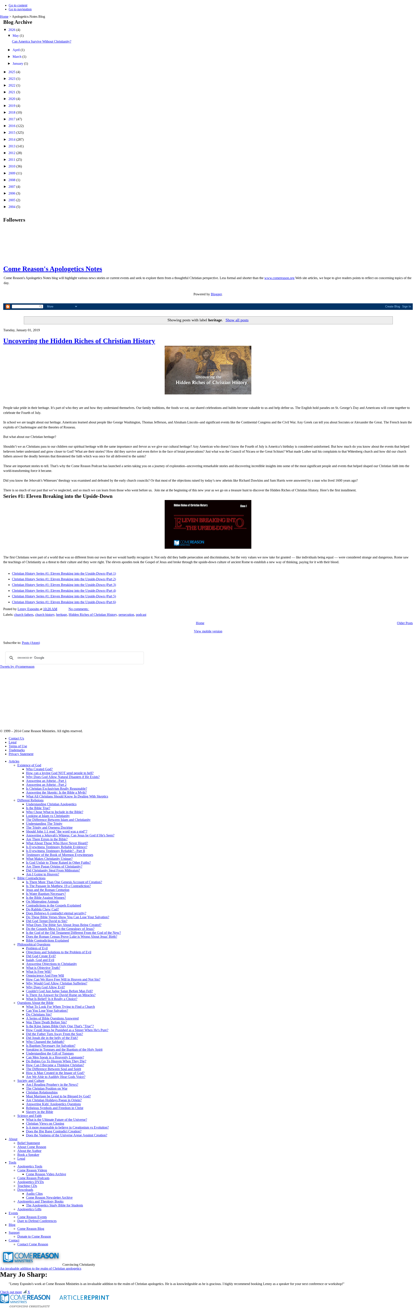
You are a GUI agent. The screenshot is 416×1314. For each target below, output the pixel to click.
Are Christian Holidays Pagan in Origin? (54, 1100)
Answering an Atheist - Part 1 (46, 781)
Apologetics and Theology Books (40, 1201)
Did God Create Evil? (41, 956)
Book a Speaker (28, 1154)
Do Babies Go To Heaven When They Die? (56, 1061)
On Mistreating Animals (42, 901)
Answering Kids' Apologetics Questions (53, 1104)
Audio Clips (34, 1193)
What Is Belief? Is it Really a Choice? (51, 999)
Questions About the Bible (35, 1003)
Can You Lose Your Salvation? (47, 1010)
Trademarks (17, 750)
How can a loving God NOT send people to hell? (60, 773)
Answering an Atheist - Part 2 (46, 784)
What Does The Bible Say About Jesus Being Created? (63, 925)
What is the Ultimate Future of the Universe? (56, 1119)
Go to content (18, 5)
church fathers (23, 614)
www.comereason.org (279, 278)
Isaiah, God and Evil (40, 960)
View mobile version (208, 631)
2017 (12, 119)
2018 (12, 112)
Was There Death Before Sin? (46, 1022)
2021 (12, 92)
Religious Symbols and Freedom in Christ (54, 1108)
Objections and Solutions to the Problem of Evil (58, 952)
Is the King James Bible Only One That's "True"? (60, 1026)
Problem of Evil (37, 948)
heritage (61, 614)
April (17, 50)
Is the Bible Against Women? (46, 897)
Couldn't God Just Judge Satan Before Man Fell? (59, 991)
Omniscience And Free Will (45, 975)
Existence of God (29, 765)
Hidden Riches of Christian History (93, 614)
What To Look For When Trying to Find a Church (60, 1006)
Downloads (25, 1190)
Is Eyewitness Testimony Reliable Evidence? (56, 847)
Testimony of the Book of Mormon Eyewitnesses (59, 855)
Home (4, 16)
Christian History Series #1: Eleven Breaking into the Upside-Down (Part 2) (64, 579)
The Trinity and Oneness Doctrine (49, 827)
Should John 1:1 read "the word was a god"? (56, 831)
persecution (126, 614)
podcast (141, 614)
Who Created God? (39, 769)
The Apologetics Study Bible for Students (54, 1205)
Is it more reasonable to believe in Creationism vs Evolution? (67, 1127)
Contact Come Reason (32, 1244)
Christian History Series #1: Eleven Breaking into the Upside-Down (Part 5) (64, 596)
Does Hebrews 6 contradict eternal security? (56, 913)
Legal (12, 742)
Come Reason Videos (32, 1170)
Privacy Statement (21, 754)
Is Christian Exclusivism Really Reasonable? (56, 788)
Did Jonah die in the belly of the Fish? (52, 1038)
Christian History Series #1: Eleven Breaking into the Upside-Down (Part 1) (64, 573)
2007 (12, 186)
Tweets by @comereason (17, 666)
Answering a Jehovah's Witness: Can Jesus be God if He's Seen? (70, 835)
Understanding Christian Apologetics (51, 804)
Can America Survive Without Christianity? (41, 41)
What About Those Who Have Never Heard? (57, 843)
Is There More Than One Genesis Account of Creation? (64, 882)
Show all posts (237, 320)
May (16, 35)
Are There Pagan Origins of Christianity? (54, 866)
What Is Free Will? (39, 971)
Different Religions (30, 800)
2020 (12, 99)
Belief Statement (28, 1143)
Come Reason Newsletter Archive (49, 1197)
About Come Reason (31, 1147)
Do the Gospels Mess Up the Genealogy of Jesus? (60, 929)
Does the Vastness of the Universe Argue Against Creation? (66, 1135)
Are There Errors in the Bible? (47, 839)
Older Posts (405, 623)
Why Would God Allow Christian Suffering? (56, 983)
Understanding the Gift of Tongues (50, 1053)
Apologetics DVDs (30, 1182)
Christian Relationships (42, 1092)
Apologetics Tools (29, 1166)
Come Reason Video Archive (46, 1174)
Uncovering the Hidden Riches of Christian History (79, 341)
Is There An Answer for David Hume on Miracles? (61, 995)
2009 (12, 173)
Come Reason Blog (30, 1228)
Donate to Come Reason (34, 1236)
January (18, 63)
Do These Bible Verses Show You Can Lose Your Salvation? (67, 917)
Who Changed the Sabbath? (45, 1042)
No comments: (78, 609)
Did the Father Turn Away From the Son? (54, 1034)
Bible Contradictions (31, 878)
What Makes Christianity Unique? (49, 858)
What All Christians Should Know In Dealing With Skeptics (67, 796)
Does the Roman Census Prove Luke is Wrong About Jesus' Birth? (71, 936)
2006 (12, 193)
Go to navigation (20, 9)
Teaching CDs (27, 1186)
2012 (12, 153)
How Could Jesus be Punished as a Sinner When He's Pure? (67, 1030)
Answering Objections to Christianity (51, 964)
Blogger (216, 294)
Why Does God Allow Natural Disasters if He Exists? (63, 777)
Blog (12, 1225)
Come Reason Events (32, 1217)
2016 (12, 126)
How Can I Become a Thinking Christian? (55, 1065)
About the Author (29, 1151)
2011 (12, 159)
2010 (12, 166)
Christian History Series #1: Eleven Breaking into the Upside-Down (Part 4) (64, 590)
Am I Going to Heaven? (42, 874)
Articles (14, 761)
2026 (12, 30)
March (17, 56)
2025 (12, 72)
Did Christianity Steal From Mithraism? (53, 870)
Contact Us (16, 738)
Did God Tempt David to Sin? (46, 921)
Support (14, 1232)
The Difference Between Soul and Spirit (53, 1069)
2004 (12, 207)
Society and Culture (30, 1080)
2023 (12, 78)
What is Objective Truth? (43, 968)
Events (13, 1213)
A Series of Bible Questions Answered (52, 1018)
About (13, 1139)
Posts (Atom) (31, 643)
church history (44, 614)
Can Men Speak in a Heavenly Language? (55, 1057)
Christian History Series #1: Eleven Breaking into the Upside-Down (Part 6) (64, 602)
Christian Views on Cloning (45, 1123)
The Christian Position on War (46, 1088)
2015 (12, 132)
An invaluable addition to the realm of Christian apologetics (40, 1268)
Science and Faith (29, 1116)
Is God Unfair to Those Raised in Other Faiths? (58, 862)
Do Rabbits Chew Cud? (42, 909)
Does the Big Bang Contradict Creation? (53, 1131)
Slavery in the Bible (39, 1112)
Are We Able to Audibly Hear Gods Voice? (55, 1077)
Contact (14, 1240)
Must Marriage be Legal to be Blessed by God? (58, 1096)
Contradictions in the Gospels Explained (53, 905)
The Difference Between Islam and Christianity (58, 820)
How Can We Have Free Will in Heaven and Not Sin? (63, 979)
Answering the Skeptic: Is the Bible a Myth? (56, 792)
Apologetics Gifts (29, 1209)
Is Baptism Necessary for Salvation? (50, 1045)
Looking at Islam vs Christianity (48, 816)
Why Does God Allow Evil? (45, 987)
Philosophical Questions (33, 944)
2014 (12, 139)
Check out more (11, 1292)
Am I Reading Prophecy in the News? (52, 1084)
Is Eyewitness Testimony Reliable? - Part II (55, 851)
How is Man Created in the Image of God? (55, 1073)
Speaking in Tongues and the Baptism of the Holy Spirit (64, 1049)
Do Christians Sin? (39, 1014)
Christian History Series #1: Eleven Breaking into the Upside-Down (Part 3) (64, 585)
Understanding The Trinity (44, 823)
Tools (12, 1162)
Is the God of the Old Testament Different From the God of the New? (73, 932)
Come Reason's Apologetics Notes (52, 269)
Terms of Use (18, 746)
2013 (12, 146)
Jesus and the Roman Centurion (47, 890)
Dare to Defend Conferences (37, 1221)
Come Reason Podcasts (33, 1178)
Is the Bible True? (38, 808)
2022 (12, 85)
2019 (12, 106)
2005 (12, 200)
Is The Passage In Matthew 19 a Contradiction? (58, 886)
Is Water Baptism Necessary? (46, 894)
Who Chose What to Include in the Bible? (54, 812)
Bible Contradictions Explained (47, 940)
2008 (12, 180)
